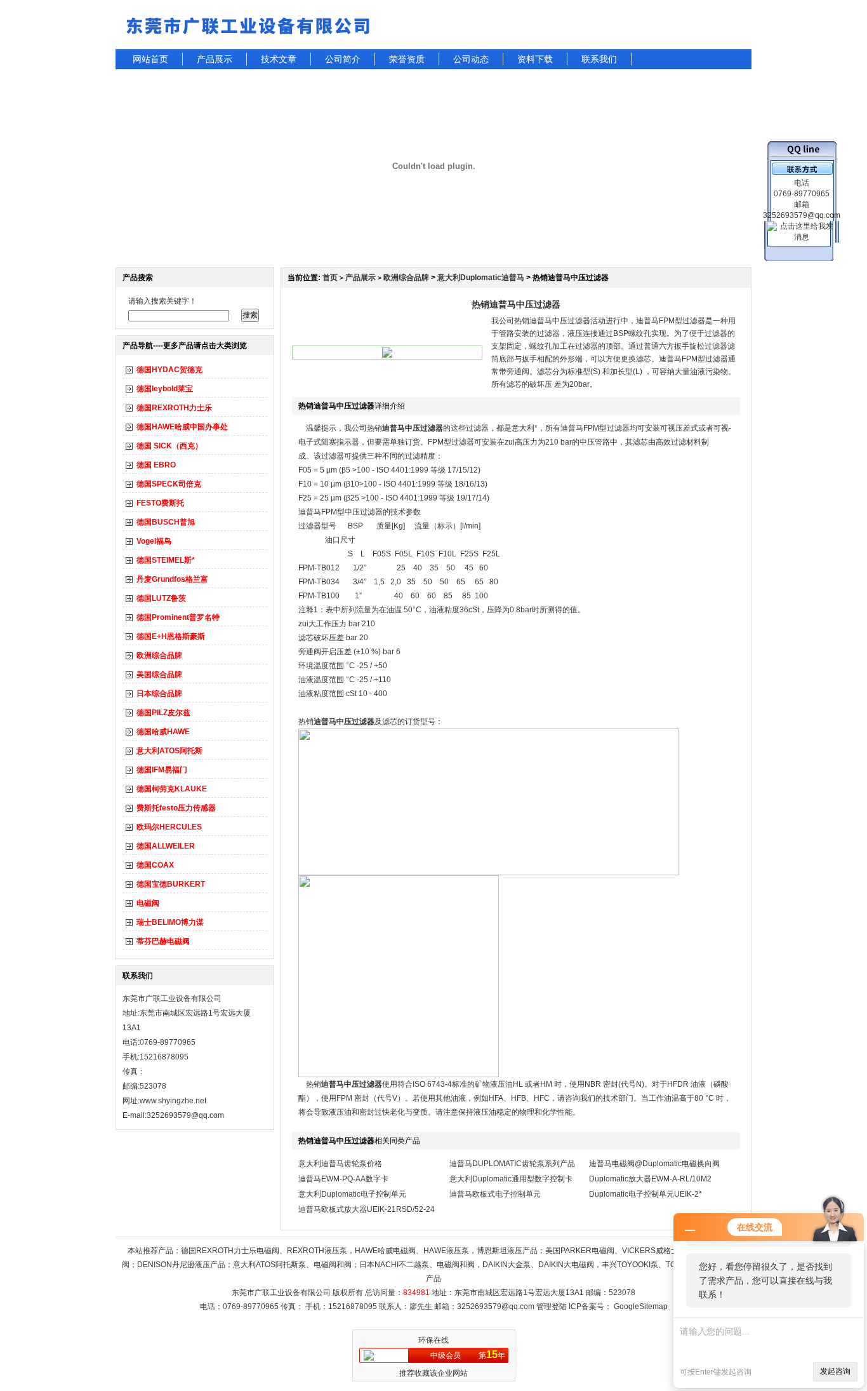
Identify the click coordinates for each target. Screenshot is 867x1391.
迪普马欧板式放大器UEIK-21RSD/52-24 (366, 1209)
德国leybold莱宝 (164, 388)
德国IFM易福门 (161, 769)
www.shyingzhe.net (173, 1100)
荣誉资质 (407, 59)
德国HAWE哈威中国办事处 (182, 426)
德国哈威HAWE (163, 731)
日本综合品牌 (159, 693)
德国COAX (155, 865)
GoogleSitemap (641, 1306)
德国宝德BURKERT (170, 884)
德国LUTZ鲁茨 (161, 598)
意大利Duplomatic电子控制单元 (352, 1194)
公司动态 (471, 59)
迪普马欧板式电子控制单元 (495, 1194)
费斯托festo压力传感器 (176, 807)
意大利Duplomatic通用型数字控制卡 (510, 1178)
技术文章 (278, 59)
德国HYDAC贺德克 (169, 369)
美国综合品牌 (159, 674)
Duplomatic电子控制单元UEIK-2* (645, 1194)
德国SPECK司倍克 (168, 484)
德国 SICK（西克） (169, 445)
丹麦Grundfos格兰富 (172, 579)
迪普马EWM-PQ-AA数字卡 (343, 1178)
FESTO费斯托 (160, 503)
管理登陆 (551, 1306)
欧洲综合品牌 (159, 655)
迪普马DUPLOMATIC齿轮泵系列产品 (512, 1163)
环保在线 (433, 1340)
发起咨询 (835, 1371)
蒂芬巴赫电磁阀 (163, 941)
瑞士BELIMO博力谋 (170, 922)
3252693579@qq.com (495, 1306)
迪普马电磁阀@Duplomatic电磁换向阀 (654, 1163)
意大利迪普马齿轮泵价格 (340, 1163)
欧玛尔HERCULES (169, 827)
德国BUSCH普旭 (165, 522)
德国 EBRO (156, 464)
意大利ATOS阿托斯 (169, 750)
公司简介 (343, 59)
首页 (330, 277)
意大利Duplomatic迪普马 (480, 277)
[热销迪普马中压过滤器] (387, 355)
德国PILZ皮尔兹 (163, 712)
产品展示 (214, 59)
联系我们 (599, 59)
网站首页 (150, 59)
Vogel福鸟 (153, 541)
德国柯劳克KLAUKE (171, 788)
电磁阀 (147, 903)
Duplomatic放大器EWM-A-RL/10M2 (650, 1178)
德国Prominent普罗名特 (178, 617)
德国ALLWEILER (165, 846)
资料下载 (535, 59)
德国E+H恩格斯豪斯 (170, 636)
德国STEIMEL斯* (165, 560)
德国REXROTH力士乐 (174, 407)
